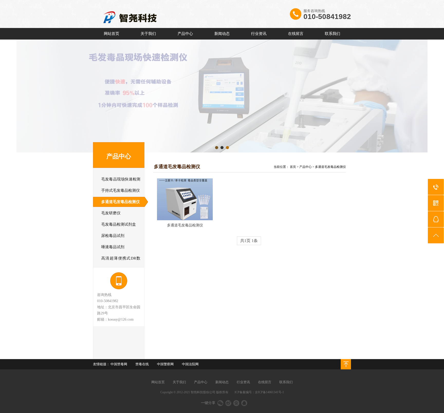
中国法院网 (190, 364)
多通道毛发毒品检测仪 (330, 167)
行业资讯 (258, 34)
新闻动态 (222, 34)
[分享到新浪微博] (228, 403)
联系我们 (332, 34)
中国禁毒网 (118, 364)
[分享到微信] (220, 403)
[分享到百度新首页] (236, 403)
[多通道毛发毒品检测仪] (185, 199)
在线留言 (295, 34)
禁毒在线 (142, 364)
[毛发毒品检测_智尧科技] (153, 27)
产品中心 (185, 34)
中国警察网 (165, 364)
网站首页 (111, 34)
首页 (293, 167)
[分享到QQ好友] (244, 403)
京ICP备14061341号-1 (269, 392)
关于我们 (148, 34)
